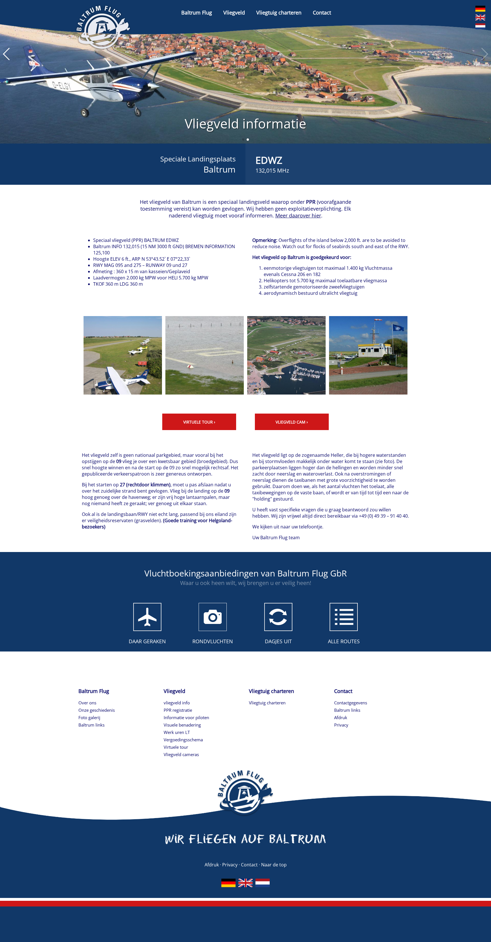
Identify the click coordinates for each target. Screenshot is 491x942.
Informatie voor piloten (186, 717)
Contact (322, 12)
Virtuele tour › (199, 422)
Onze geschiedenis (96, 710)
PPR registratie (178, 710)
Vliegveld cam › (292, 422)
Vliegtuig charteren (278, 12)
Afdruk (340, 717)
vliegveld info (177, 703)
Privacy (341, 725)
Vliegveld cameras (181, 754)
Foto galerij (89, 717)
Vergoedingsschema (183, 739)
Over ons (87, 703)
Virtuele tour (176, 747)
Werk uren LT (177, 732)
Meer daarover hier (298, 215)
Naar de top (274, 865)
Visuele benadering (182, 725)
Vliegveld (234, 12)
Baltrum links (91, 725)
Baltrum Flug (196, 12)
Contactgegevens (350, 703)
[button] (243, 139)
